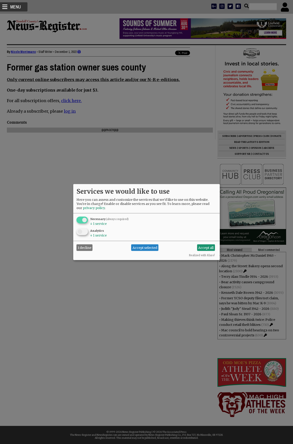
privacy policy (94, 208)
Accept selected (145, 247)
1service (98, 224)
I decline (84, 247)
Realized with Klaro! (202, 255)
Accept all (206, 247)
